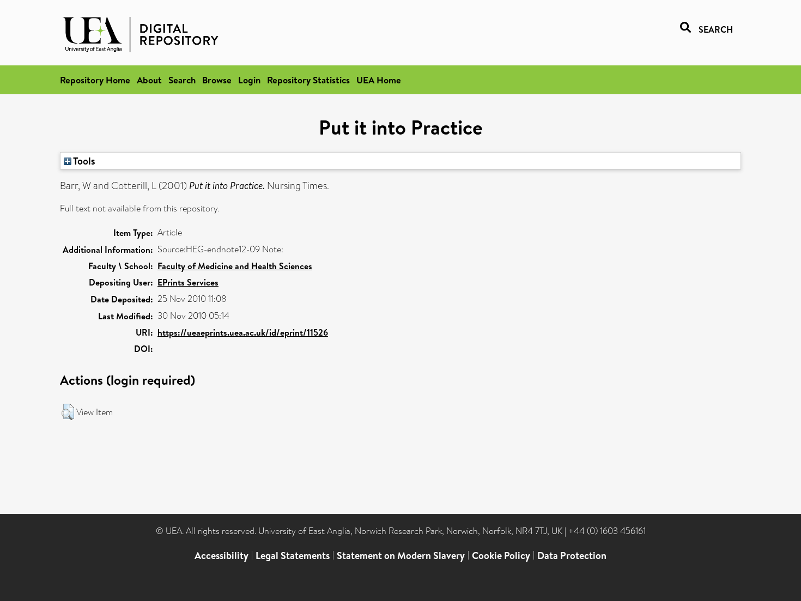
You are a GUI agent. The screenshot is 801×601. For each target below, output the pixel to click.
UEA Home (378, 80)
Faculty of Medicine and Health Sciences (234, 266)
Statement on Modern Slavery (401, 555)
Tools (83, 161)
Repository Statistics (308, 80)
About (149, 80)
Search (182, 80)
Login (249, 80)
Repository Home (95, 80)
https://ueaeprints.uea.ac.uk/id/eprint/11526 (242, 332)
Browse (217, 80)
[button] (68, 412)
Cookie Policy (501, 555)
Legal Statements (293, 555)
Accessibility (221, 555)
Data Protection (571, 555)
